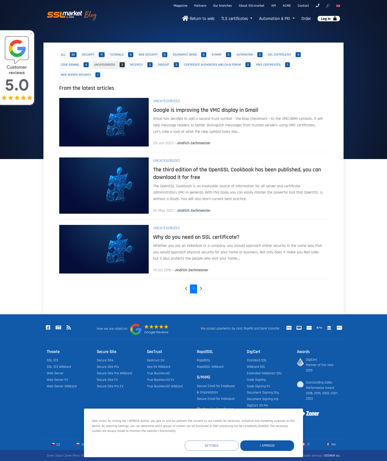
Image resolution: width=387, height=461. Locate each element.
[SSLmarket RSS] (68, 328)
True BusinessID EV (160, 379)
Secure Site (105, 360)
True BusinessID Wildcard (165, 386)
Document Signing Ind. (263, 399)
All (68, 54)
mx (333, 444)
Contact (303, 5)
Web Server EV (57, 379)
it (308, 444)
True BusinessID (158, 373)
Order (306, 19)
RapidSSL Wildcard (210, 366)
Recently (140, 64)
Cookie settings (312, 455)
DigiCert (167, 64)
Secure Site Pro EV (110, 386)
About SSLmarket (251, 5)
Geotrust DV (155, 360)
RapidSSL (204, 360)
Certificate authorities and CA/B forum (216, 64)
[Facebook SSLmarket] (47, 328)
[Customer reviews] (149, 329)
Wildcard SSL (256, 366)
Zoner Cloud (54, 455)
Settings (212, 445)
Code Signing (74, 64)
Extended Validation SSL (264, 373)
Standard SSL (257, 360)
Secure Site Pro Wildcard (114, 373)
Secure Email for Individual (215, 399)
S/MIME (220, 54)
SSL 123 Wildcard (59, 366)
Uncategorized (108, 64)
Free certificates (272, 64)
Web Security (152, 54)
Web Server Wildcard (62, 386)
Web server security (79, 74)
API (273, 5)
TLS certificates (235, 19)
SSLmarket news (188, 54)
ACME (287, 5)
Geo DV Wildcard (158, 366)
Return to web (202, 19)
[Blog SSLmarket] (58, 328)
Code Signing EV (258, 386)
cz (58, 444)
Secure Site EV (107, 379)
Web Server (55, 373)
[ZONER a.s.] (306, 410)
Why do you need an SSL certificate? (196, 237)
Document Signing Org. (263, 392)
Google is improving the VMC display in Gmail (205, 110)
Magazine (180, 5)
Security (92, 54)
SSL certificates (283, 54)
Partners (200, 5)
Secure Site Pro (108, 366)
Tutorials (120, 54)
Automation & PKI (275, 19)
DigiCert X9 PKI (257, 405)
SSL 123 (52, 360)
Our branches (222, 5)
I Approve (267, 445)
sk (83, 444)
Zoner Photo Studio (76, 455)
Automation (248, 54)
